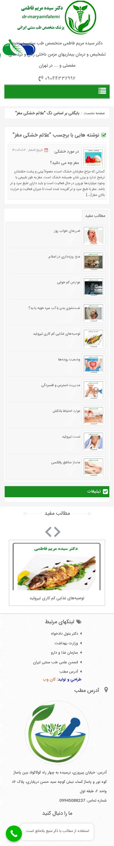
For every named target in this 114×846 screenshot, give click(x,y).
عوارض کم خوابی (68, 282)
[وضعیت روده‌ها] (93, 364)
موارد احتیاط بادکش (66, 411)
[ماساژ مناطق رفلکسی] (93, 467)
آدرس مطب (69, 672)
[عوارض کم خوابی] (93, 287)
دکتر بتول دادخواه (64, 634)
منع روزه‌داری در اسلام (64, 257)
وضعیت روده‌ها (69, 359)
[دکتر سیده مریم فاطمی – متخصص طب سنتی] (57, 17)
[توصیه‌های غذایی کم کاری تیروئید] (93, 338)
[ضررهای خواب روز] (93, 235)
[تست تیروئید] (93, 441)
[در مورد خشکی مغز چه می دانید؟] (93, 157)
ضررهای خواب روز (67, 231)
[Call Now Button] (14, 834)
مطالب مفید (95, 216)
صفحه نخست (94, 113)
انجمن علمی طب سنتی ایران (55, 662)
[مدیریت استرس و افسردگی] (93, 389)
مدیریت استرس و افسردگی (60, 385)
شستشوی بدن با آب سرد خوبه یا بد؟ (54, 308)
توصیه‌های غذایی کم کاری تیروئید (56, 334)
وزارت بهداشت (66, 643)
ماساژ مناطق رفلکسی (65, 462)
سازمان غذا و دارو (64, 653)
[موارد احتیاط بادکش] (93, 415)
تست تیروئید (71, 437)
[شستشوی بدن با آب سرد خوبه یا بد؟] (93, 312)
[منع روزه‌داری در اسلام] (93, 261)
